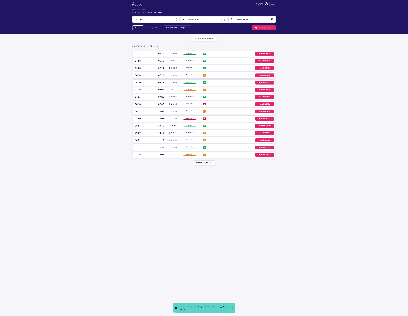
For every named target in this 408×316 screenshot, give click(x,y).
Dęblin (139, 13)
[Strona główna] (137, 4)
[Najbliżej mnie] (176, 19)
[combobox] (156, 19)
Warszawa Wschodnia (154, 13)
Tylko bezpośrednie (152, 28)
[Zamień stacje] (224, 19)
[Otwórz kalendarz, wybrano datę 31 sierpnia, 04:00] (272, 19)
